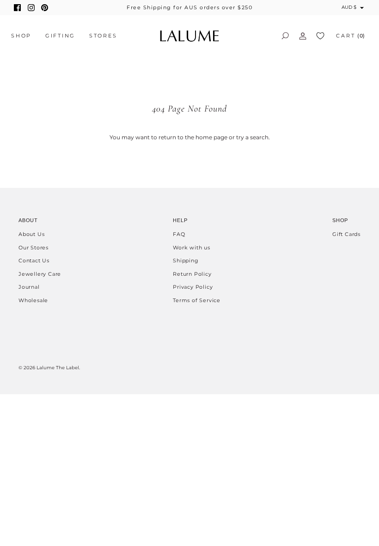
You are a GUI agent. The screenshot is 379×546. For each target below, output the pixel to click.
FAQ (179, 234)
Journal (29, 287)
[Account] (303, 35)
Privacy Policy (193, 287)
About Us (31, 234)
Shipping (185, 260)
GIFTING (60, 35)
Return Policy (192, 274)
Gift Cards (346, 234)
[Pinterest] (44, 7)
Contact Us (33, 260)
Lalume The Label (58, 368)
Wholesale (33, 300)
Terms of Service (196, 300)
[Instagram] (31, 7)
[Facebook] (17, 7)
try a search (252, 137)
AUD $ (349, 7)
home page (211, 137)
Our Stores (33, 247)
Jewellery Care (39, 274)
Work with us (191, 247)
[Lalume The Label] (189, 36)
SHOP (21, 35)
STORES (103, 35)
